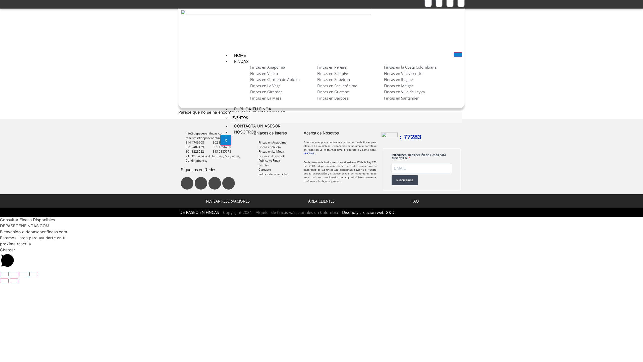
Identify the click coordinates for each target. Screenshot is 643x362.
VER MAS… (310, 153)
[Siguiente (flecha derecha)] (14, 281)
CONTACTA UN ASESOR (257, 125)
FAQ (415, 201)
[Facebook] (187, 183)
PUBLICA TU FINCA (252, 108)
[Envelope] (461, 3)
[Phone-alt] (439, 3)
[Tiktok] (228, 183)
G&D (390, 212)
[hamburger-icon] (458, 54)
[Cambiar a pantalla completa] (14, 274)
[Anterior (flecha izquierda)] (4, 281)
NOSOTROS (245, 131)
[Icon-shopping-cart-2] (428, 3)
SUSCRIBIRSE (404, 180)
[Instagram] (201, 183)
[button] (321, 220)
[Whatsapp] (450, 3)
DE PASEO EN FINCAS (199, 212)
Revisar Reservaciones (228, 201)
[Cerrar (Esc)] (33, 274)
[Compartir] (24, 274)
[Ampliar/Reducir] (4, 274)
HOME (240, 55)
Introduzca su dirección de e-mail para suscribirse (419, 157)
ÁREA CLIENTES (321, 201)
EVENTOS (240, 117)
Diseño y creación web (364, 212)
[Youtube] (214, 183)
